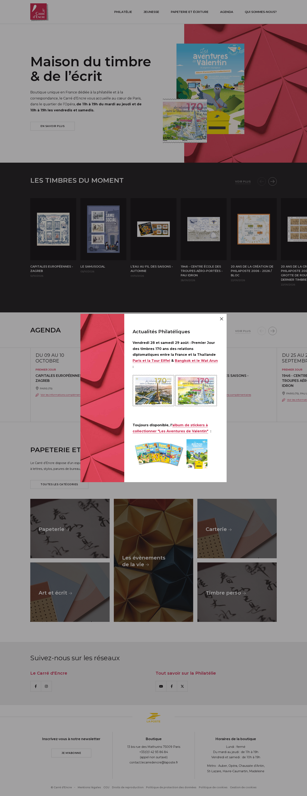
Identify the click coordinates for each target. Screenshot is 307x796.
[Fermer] (222, 319)
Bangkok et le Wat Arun (196, 361)
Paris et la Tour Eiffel (151, 361)
